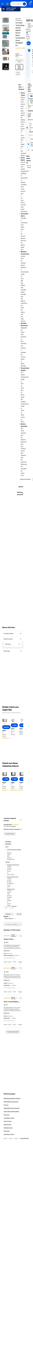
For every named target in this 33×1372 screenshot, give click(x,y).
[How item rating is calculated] (21, 829)
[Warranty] (19, 644)
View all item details (25, 479)
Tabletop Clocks (8, 1127)
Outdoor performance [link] (13, 864)
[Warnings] (21, 651)
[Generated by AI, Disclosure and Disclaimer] (11, 908)
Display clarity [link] (11, 889)
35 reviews (13, 826)
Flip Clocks (7, 1131)
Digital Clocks (7, 1124)
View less (14, 906)
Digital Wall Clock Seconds (11, 1101)
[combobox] (18, 3)
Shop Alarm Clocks (9, 1134)
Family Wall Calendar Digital (11, 1111)
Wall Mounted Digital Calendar (12, 1098)
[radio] (19, 61)
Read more (7, 950)
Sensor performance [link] (12, 877)
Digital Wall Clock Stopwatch (12, 1108)
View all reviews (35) (13, 1032)
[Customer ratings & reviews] (21, 819)
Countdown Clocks (9, 1118)
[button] (19, 87)
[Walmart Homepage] (7, 3)
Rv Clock (6, 1105)
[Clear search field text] (22, 3)
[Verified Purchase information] (17, 935)
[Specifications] (21, 638)
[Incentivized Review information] (14, 958)
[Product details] (21, 633)
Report (20, 962)
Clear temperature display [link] (14, 849)
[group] (23, 48)
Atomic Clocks (8, 1121)
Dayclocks (6, 1114)
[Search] (24, 3)
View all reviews (9, 833)
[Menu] (2, 3)
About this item (8, 627)
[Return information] (27, 40)
